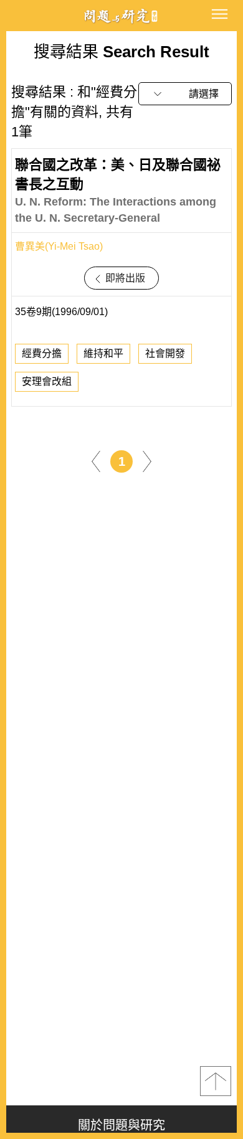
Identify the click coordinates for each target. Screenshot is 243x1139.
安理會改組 (47, 381)
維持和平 (103, 353)
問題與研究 (121, 16)
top (215, 1081)
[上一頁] (96, 461)
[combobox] (185, 94)
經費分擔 (42, 353)
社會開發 (165, 353)
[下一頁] (147, 461)
